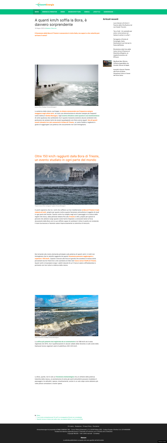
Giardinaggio (108, 12)
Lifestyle (96, 12)
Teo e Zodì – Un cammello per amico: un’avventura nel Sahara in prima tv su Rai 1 (122, 33)
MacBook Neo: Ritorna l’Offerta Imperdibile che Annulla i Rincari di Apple (121, 63)
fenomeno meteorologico (65, 377)
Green (62, 12)
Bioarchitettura (74, 12)
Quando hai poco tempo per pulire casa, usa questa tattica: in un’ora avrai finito (60, 419)
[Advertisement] (67, 51)
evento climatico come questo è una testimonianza (80, 116)
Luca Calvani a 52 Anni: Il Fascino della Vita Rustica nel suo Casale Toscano (122, 25)
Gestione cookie (162, 441)
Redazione (78, 426)
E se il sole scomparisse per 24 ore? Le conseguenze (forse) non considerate (59, 417)
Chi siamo (71, 426)
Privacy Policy (87, 426)
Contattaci (96, 433)
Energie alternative (49, 12)
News (37, 12)
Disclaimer (96, 426)
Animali (87, 12)
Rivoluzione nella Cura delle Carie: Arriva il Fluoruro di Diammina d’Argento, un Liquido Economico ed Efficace (122, 53)
